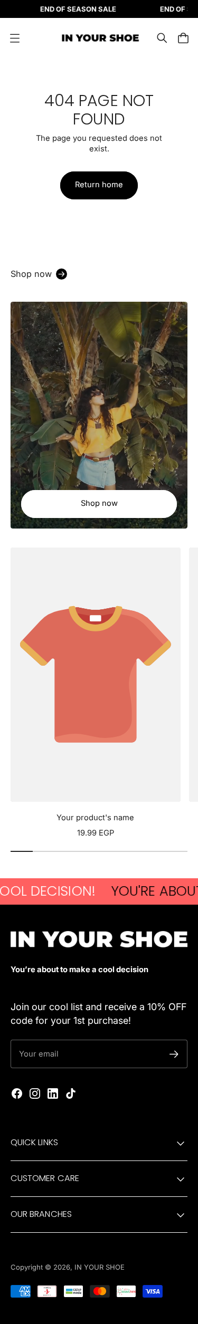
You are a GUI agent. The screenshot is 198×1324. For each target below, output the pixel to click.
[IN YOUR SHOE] (99, 38)
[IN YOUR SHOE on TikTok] (70, 1093)
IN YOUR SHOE (99, 1267)
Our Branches (41, 1214)
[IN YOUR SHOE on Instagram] (35, 1093)
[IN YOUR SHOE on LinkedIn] (52, 1093)
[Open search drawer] (162, 38)
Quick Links (34, 1142)
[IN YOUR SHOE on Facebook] (17, 1093)
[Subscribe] (174, 1054)
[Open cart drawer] (183, 38)
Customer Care (45, 1178)
